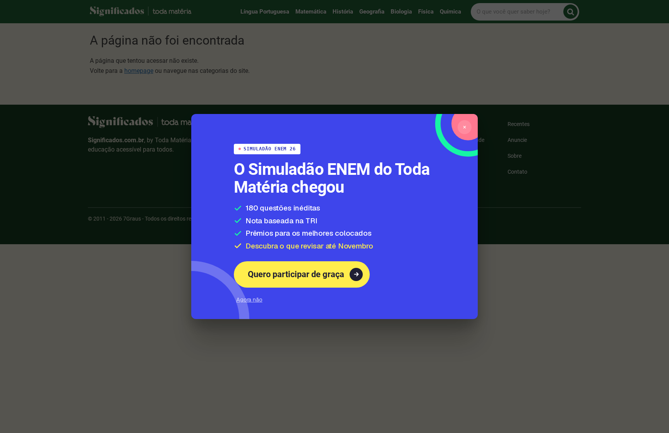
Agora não (249, 303)
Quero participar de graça (301, 278)
